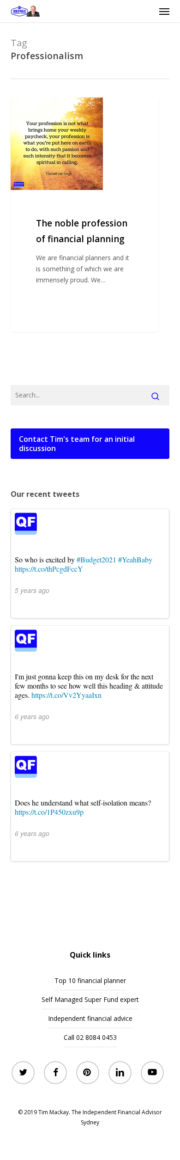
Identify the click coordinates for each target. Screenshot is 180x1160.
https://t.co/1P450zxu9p (49, 812)
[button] (164, 11)
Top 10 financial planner (90, 980)
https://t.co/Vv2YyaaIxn (66, 695)
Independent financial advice (90, 1018)
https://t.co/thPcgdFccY (49, 569)
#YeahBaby (135, 559)
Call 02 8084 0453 (90, 1037)
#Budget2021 (96, 559)
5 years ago (32, 590)
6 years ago (32, 716)
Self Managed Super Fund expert (90, 999)
